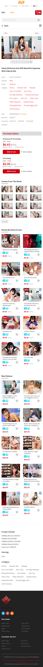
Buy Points (15, 6)
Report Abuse (6, 643)
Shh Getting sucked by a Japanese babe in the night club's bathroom (32, 251)
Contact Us (24, 641)
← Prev (5, 33)
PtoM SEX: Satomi (29, 507)
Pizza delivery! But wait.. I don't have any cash (31, 304)
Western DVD (6, 626)
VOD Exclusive (15, 109)
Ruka (11, 81)
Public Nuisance (15, 102)
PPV (12, 12)
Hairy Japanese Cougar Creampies (31, 452)
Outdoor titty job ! (29, 331)
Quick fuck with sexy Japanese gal (9, 304)
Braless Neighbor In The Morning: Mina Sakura (10, 397)
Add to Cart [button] (11, 152)
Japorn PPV (25, 623)
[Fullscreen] (39, 57)
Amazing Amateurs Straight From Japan (11, 480)
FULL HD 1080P (15, 91)
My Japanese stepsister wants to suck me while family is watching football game (10, 358)
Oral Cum (24, 98)
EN (36, 6)
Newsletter (25, 631)
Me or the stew (28, 357)
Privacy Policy (6, 649)
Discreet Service (26, 646)
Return (4, 646)
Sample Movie (29, 102)
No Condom (14, 98)
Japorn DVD (5, 623)
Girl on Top (27, 91)
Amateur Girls (22, 88)
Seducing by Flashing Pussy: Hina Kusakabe (11, 508)
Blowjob (32, 88)
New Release (7, 376)
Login (6, 6)
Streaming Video (15, 105)
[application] (22, 47)
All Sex (12, 88)
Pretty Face (34, 98)
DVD (3, 12)
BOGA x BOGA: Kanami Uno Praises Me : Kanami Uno (32, 424)
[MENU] (40, 25)
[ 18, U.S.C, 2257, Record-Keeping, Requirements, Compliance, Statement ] (21, 661)
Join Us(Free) (26, 628)
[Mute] (35, 57)
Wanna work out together (10, 250)
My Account (24, 643)
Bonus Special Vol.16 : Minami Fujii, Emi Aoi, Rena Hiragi (31, 480)
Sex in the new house (30, 277)
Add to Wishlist (27, 152)
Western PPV (26, 626)
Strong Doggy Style (31, 105)
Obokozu (13, 84)
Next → (37, 33)
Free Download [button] (25, 62)
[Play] (22, 48)
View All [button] (4, 221)
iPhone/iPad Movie (31, 95)
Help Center (25, 6)
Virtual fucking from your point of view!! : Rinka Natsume (10, 425)
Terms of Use (6, 631)
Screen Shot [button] (15, 62)
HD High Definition (16, 95)
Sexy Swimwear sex (8, 277)
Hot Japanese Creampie (10, 451)
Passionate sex (7, 331)
